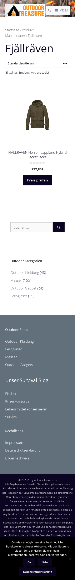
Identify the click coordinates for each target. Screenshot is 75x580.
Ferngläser (18, 295)
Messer (16, 280)
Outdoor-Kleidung (24, 272)
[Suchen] (59, 227)
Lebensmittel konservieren (26, 409)
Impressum (14, 442)
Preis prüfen (37, 180)
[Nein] (70, 558)
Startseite (12, 30)
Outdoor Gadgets (24, 288)
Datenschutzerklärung (22, 450)
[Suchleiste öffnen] (49, 10)
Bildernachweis (17, 458)
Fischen (11, 393)
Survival (11, 416)
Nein (45, 562)
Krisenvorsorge (17, 401)
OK (29, 562)
